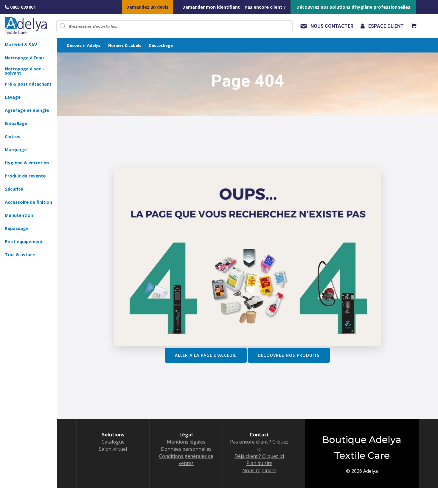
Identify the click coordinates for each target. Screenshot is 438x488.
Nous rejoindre (259, 470)
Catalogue (113, 441)
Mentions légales (186, 441)
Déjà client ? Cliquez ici (259, 456)
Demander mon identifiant (211, 7)
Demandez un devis (147, 7)
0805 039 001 (22, 7)
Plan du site (259, 463)
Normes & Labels (124, 45)
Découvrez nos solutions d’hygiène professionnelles (353, 7)
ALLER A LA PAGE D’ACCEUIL (206, 355)
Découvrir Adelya (83, 45)
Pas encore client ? (265, 7)
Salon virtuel (113, 449)
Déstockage (161, 45)
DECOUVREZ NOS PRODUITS (289, 355)
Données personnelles (186, 449)
